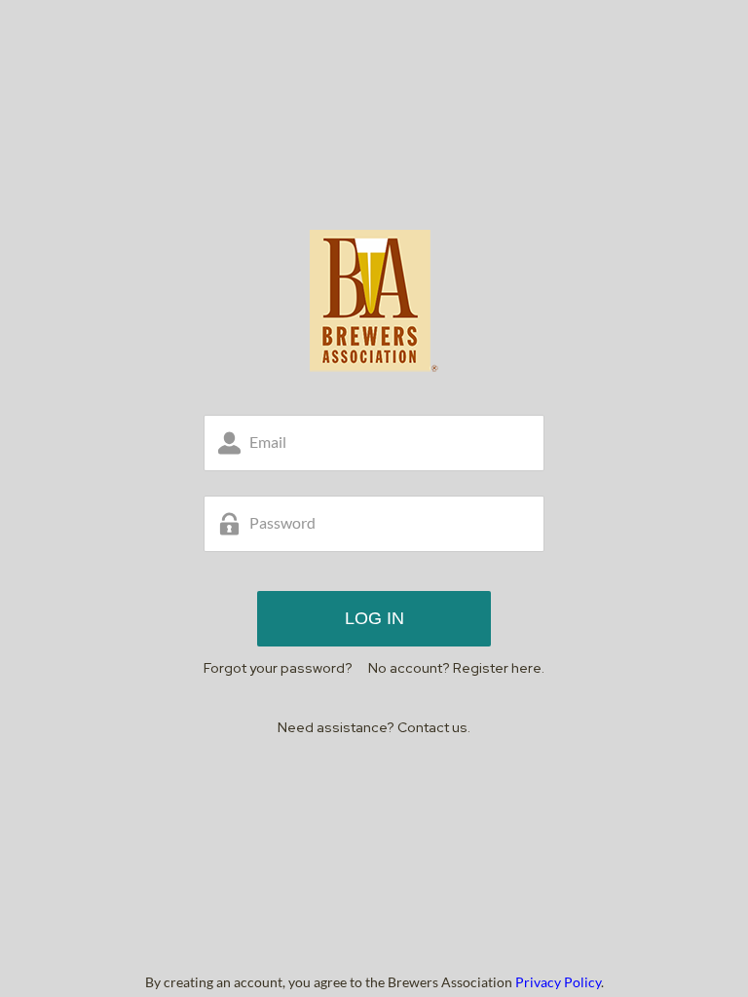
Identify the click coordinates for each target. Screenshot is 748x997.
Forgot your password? (278, 668)
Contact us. (433, 727)
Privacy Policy (558, 982)
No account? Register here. (456, 668)
